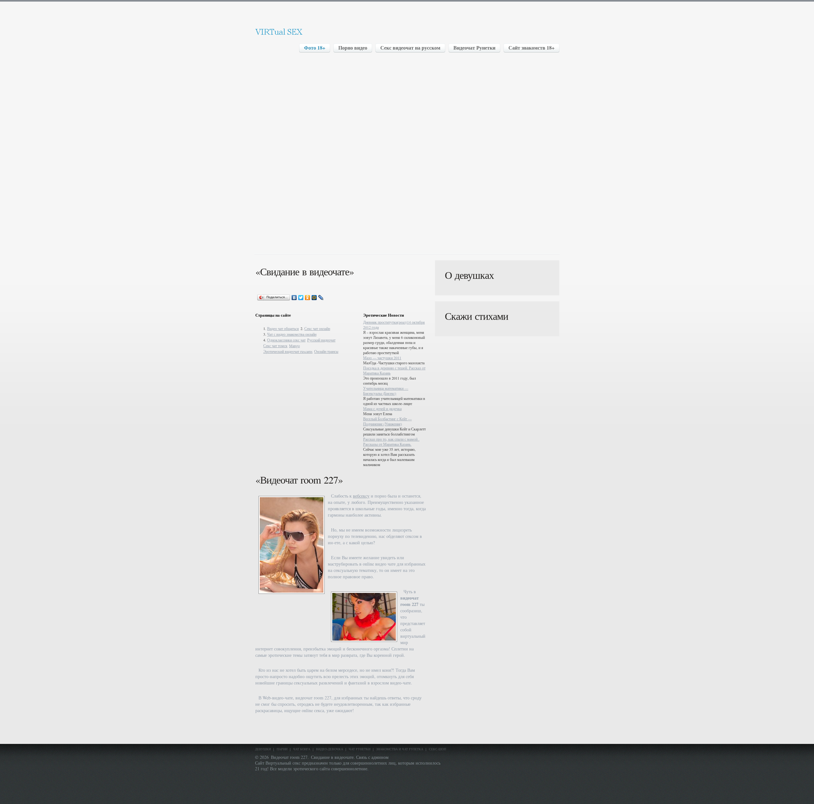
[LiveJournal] (321, 297)
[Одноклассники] (307, 297)
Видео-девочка (329, 749)
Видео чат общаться (283, 328)
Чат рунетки (359, 749)
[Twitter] (301, 297)
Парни (282, 749)
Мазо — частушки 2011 (382, 357)
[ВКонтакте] (294, 297)
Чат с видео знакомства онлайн (291, 334)
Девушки (263, 749)
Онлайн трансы (326, 351)
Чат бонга (301, 749)
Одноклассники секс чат (286, 339)
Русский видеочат (321, 339)
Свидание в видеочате (332, 757)
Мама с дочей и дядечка (382, 408)
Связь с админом (372, 757)
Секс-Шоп (437, 749)
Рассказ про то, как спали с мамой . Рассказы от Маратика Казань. (391, 441)
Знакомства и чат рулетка (399, 749)
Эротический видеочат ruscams (288, 351)
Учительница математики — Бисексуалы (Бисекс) (385, 391)
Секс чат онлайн (317, 328)
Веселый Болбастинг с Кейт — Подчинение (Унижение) (387, 421)
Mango (294, 345)
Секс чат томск (275, 345)
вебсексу (361, 496)
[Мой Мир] (314, 297)
